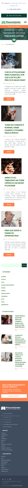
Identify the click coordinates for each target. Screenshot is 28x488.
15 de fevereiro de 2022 (11, 239)
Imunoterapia (4, 462)
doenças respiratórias (7, 285)
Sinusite (3, 467)
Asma (2, 458)
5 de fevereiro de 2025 (11, 189)
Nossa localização (7, 426)
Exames (3, 288)
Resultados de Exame (15, 15)
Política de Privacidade (6, 449)
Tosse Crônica (5, 469)
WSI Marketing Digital (16, 485)
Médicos (3, 440)
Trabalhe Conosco (6, 448)
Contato (3, 446)
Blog (2, 442)
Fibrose (3, 290)
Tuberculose (4, 471)
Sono (2, 299)
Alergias (3, 276)
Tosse (2, 302)
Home (2, 44)
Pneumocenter (5, 293)
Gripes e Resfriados (6, 460)
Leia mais (9, 99)
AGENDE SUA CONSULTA (14, 396)
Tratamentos (4, 304)
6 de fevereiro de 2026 (11, 136)
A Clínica (3, 433)
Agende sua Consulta (14, 26)
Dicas (2, 282)
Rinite (2, 465)
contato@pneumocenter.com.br (10, 424)
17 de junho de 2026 (10, 83)
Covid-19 (3, 279)
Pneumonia (4, 296)
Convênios (3, 438)
